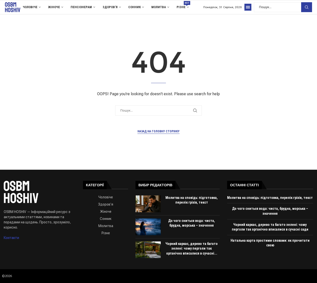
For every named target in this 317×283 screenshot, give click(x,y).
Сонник (134, 7)
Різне (183, 5)
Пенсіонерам (81, 7)
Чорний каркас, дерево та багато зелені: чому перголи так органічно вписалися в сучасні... (191, 248)
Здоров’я (110, 7)
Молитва (158, 7)
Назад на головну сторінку (158, 131)
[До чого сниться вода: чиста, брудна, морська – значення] (148, 226)
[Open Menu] (247, 7)
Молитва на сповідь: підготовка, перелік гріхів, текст (270, 198)
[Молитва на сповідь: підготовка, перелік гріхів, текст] (148, 203)
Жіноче (54, 7)
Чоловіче (30, 7)
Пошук (306, 7)
